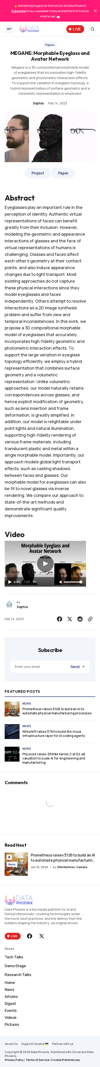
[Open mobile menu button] (9, 29)
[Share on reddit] (80, 619)
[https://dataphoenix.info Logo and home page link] (29, 29)
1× (34, 582)
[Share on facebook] (59, 619)
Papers (50, 45)
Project (38, 173)
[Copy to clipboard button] (90, 619)
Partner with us (62, 1044)
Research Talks (18, 974)
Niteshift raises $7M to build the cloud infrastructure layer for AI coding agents (53, 733)
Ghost (76, 1052)
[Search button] (92, 29)
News (26, 704)
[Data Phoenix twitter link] (41, 936)
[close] (95, 11)
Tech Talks (14, 957)
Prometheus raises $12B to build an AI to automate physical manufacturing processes (57, 711)
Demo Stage (15, 965)
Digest (10, 1003)
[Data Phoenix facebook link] (30, 936)
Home (10, 982)
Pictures (12, 1024)
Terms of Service (37, 1060)
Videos (11, 1017)
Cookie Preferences (65, 1060)
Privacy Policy (14, 1060)
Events (11, 1010)
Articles (11, 996)
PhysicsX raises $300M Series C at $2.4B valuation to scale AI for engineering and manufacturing (53, 758)
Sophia (38, 103)
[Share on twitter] (70, 619)
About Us (11, 1044)
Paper (63, 173)
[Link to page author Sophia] (9, 604)
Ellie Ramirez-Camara (72, 867)
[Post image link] (12, 709)
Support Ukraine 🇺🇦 (34, 1044)
